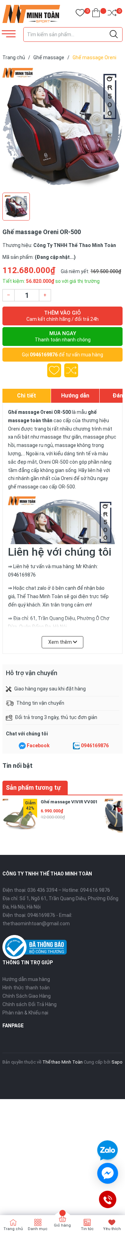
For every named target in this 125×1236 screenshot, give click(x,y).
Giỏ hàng (62, 1225)
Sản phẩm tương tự (33, 787)
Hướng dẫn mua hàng (26, 979)
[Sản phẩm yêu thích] (80, 14)
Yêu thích (112, 1229)
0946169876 (44, 354)
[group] (62, 128)
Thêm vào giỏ (62, 316)
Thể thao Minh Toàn (62, 1062)
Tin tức (87, 1229)
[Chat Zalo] (76, 746)
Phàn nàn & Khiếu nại (25, 1012)
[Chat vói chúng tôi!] (107, 1173)
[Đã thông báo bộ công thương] (34, 947)
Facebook (38, 745)
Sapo (117, 1062)
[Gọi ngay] (107, 1199)
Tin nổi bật (17, 765)
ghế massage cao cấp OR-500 (41, 486)
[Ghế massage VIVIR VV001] (19, 816)
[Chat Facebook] (22, 746)
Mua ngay (63, 336)
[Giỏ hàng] (96, 14)
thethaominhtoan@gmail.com (36, 923)
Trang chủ (13, 1229)
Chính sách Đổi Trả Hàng (29, 1004)
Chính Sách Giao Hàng (26, 996)
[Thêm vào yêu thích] (54, 370)
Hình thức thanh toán (26, 987)
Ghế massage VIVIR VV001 (69, 801)
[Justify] (113, 34)
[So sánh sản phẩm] (112, 14)
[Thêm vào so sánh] (71, 370)
